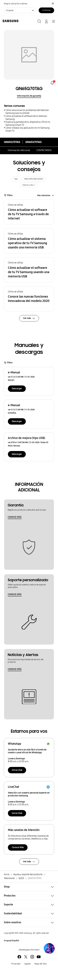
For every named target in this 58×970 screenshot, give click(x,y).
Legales (27, 964)
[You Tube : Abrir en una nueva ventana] (39, 957)
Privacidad (15, 964)
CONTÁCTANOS (44, 150)
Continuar (46, 10)
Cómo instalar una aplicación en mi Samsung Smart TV (27, 129)
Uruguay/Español (11, 940)
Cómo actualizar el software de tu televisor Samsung (26, 117)
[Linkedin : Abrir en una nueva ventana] (32, 957)
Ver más (27, 861)
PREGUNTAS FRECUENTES (33, 179)
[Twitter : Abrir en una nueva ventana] (26, 957)
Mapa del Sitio (40, 964)
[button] (29, 212)
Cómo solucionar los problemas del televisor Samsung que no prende (27, 112)
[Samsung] (9, 21)
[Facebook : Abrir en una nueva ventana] (19, 957)
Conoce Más (18, 847)
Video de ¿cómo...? (28, 185)
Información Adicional (19, 150)
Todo (16, 179)
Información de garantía (29, 96)
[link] (52, 83)
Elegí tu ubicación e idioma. (16, 4)
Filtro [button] (10, 195)
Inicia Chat (17, 770)
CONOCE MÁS (15, 517)
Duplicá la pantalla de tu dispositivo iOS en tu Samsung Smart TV (27, 123)
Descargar (17, 388)
